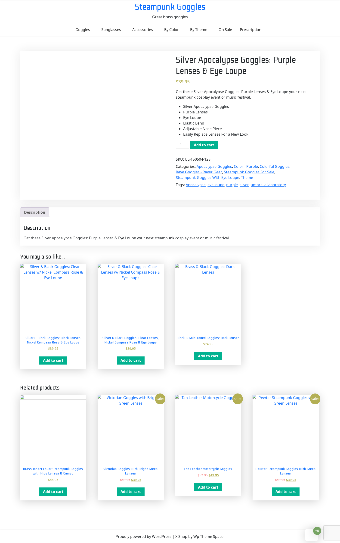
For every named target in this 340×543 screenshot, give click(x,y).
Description (34, 212)
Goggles (82, 29)
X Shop (181, 536)
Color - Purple (246, 166)
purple (232, 184)
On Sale (225, 29)
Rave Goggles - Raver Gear (199, 172)
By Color (171, 29)
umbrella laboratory (268, 184)
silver (244, 184)
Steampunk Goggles (170, 7)
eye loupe (215, 184)
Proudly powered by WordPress (143, 536)
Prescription (250, 29)
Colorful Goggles (274, 166)
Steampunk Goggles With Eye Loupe (207, 177)
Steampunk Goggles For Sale (249, 172)
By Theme (198, 29)
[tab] (34, 212)
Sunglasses (111, 29)
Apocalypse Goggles (214, 166)
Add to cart (204, 144)
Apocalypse (196, 184)
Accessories (142, 29)
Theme (247, 177)
